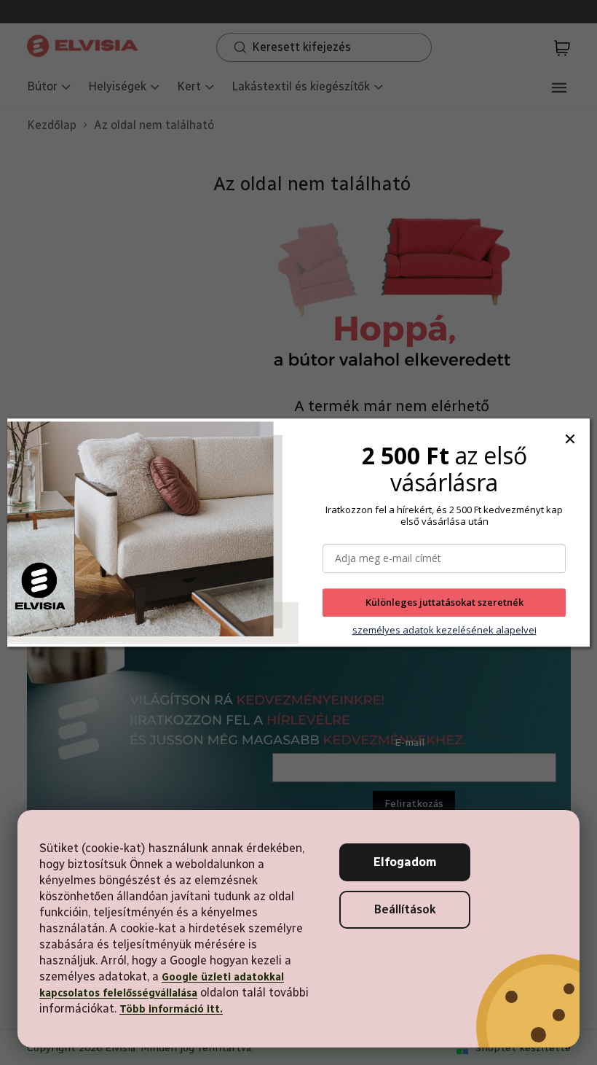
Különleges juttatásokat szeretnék (444, 602)
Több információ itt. (171, 1009)
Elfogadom (405, 862)
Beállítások (405, 909)
